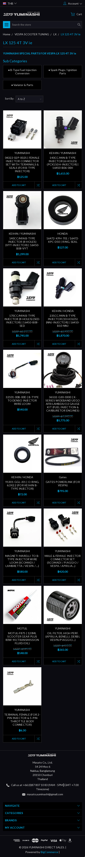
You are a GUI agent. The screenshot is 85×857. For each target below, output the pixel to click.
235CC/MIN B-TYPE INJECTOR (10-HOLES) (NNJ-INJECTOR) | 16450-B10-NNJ (63, 320)
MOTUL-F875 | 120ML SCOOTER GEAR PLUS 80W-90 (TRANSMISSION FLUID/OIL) (22, 638)
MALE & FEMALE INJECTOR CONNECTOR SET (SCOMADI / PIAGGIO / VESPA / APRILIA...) (63, 561)
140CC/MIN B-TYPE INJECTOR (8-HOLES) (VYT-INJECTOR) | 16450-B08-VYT (22, 243)
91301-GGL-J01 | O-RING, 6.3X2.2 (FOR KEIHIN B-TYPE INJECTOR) (22, 485)
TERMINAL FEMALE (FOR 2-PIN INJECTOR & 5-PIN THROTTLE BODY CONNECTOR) (22, 719)
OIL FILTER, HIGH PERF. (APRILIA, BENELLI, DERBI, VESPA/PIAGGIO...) (62, 636)
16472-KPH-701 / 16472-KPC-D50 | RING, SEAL (62, 240)
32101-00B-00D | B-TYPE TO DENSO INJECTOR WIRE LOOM (22, 400)
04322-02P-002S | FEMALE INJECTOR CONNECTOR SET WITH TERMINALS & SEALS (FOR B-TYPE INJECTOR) (22, 164)
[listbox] (29, 99)
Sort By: (9, 98)
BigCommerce (49, 852)
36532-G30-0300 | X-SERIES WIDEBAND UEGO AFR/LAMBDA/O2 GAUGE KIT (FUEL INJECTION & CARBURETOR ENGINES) (62, 403)
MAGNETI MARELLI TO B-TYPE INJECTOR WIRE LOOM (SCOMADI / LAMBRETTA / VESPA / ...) (22, 561)
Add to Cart (19, 185)
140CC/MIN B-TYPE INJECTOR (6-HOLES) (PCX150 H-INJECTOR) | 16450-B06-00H (62, 162)
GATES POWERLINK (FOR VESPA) (63, 483)
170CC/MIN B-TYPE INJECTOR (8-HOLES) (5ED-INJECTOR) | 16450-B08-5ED (22, 320)
